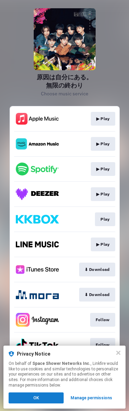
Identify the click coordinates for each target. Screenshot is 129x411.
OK (36, 398)
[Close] (118, 352)
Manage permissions (91, 398)
